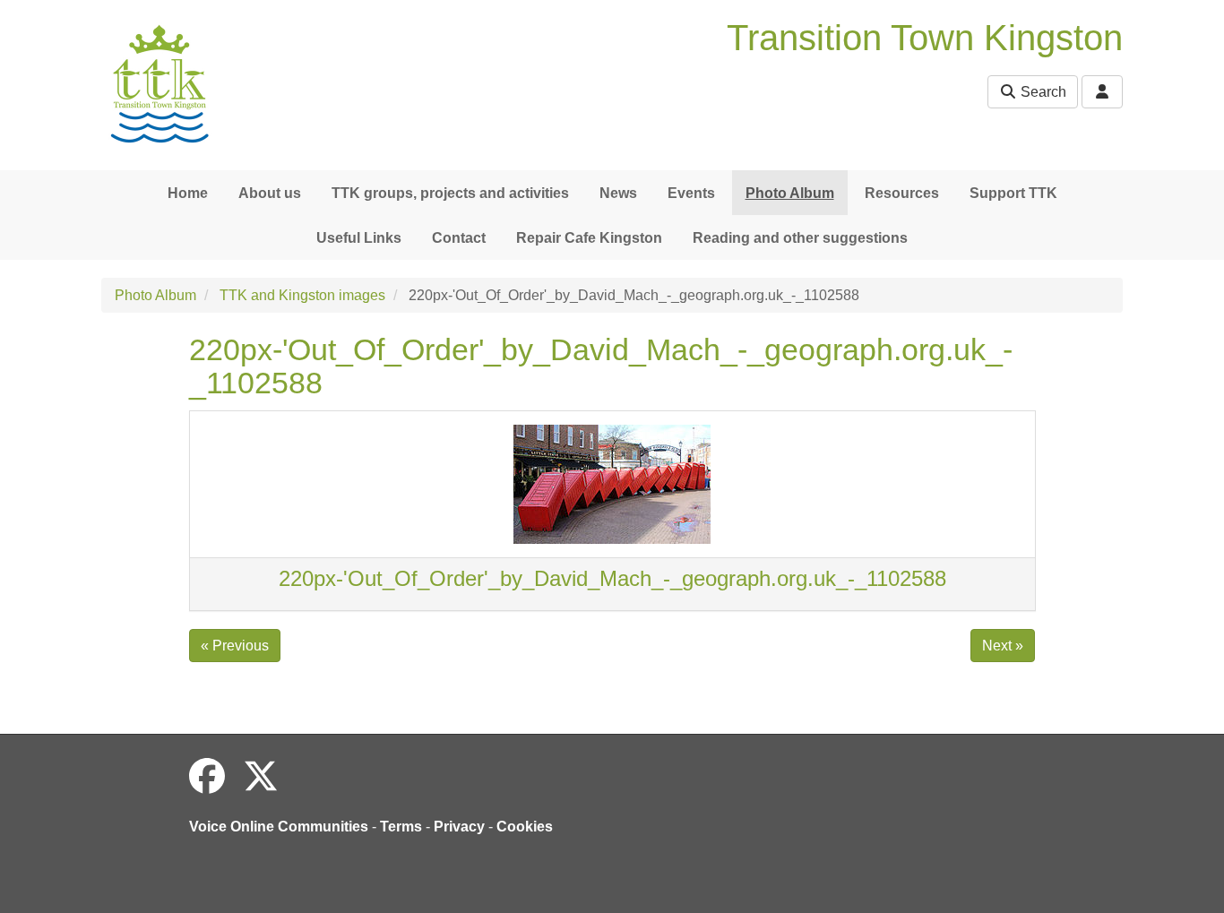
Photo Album (790, 193)
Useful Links (358, 237)
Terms (401, 826)
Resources (902, 193)
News (618, 193)
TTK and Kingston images (302, 295)
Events (691, 193)
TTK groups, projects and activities (450, 193)
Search (1041, 91)
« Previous (235, 645)
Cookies (524, 826)
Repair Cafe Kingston (589, 237)
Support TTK (1013, 193)
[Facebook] (207, 777)
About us (269, 193)
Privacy (459, 826)
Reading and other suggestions (800, 237)
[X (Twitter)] (261, 777)
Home (188, 193)
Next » (1002, 645)
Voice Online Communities (278, 826)
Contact (459, 237)
